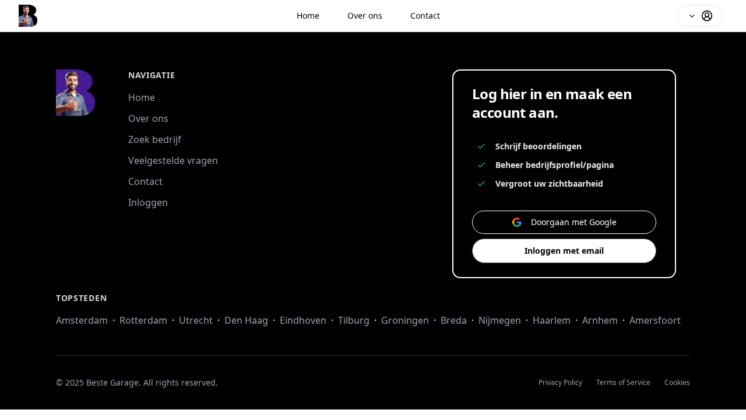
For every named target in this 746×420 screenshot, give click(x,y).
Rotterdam (143, 320)
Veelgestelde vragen (173, 160)
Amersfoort (655, 320)
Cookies (677, 382)
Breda (454, 320)
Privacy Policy (560, 382)
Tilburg (354, 320)
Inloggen (148, 202)
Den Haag (246, 320)
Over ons (364, 15)
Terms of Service (623, 382)
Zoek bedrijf (154, 139)
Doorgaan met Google (574, 222)
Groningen (405, 320)
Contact (425, 15)
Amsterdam (82, 320)
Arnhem (600, 320)
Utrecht (196, 320)
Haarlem (552, 320)
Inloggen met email (564, 250)
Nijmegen (499, 320)
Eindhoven (303, 320)
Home (308, 15)
